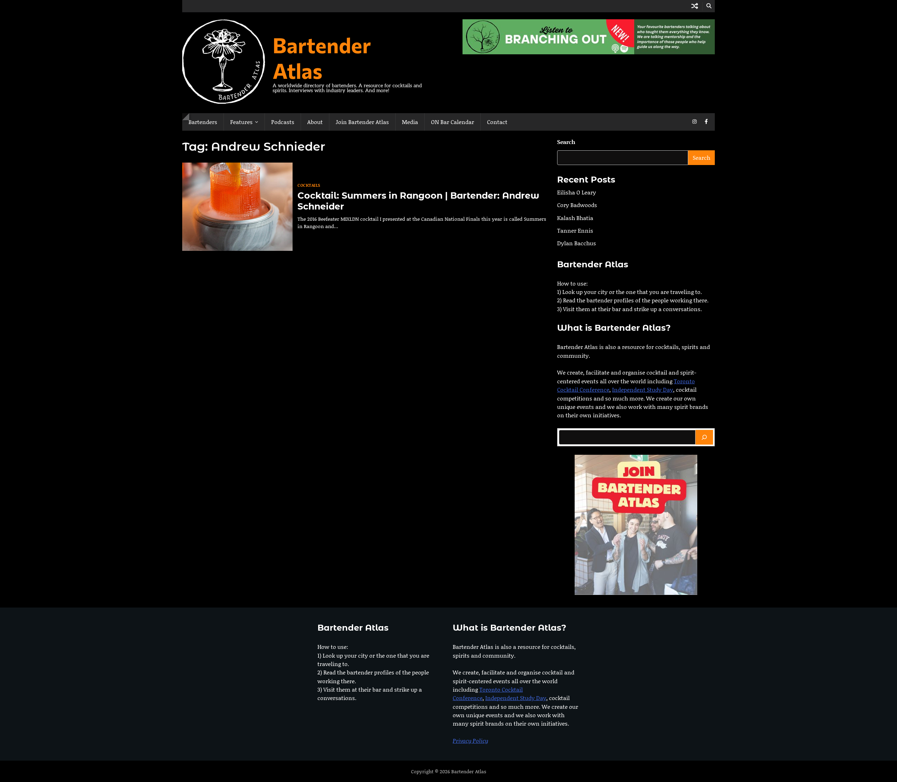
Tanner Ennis (575, 230)
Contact (497, 122)
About (315, 122)
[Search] (704, 437)
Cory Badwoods (577, 205)
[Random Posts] (694, 6)
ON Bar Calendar (452, 122)
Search (566, 142)
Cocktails (309, 185)
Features (241, 122)
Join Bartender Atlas (362, 122)
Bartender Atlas (322, 57)
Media (410, 122)
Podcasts (282, 122)
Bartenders (203, 122)
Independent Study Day (642, 390)
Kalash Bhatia (575, 218)
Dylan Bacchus (576, 243)
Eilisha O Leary (576, 192)
